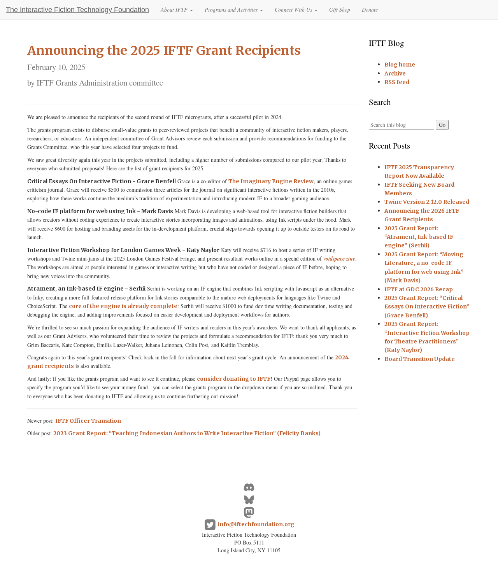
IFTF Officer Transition (88, 420)
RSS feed (396, 82)
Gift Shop (339, 9)
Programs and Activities (232, 9)
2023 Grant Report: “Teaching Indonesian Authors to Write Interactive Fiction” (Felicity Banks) (187, 433)
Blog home (399, 64)
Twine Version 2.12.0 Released (426, 201)
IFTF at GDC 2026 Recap (418, 289)
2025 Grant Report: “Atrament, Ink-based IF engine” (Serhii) (418, 237)
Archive (395, 73)
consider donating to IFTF (233, 378)
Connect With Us (294, 9)
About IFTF (175, 9)
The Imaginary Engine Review (271, 181)
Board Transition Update (419, 358)
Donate (370, 9)
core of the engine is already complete (123, 306)
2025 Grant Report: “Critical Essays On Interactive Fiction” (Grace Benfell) (426, 306)
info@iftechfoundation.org (256, 524)
